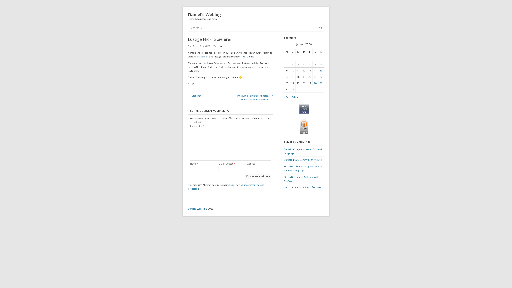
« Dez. (287, 97)
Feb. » (295, 97)
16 (287, 76)
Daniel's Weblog (204, 14)
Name (194, 163)
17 (292, 76)
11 (298, 70)
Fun (192, 84)
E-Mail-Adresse (227, 163)
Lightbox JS (198, 95)
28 (315, 83)
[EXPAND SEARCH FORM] (321, 28)
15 (321, 70)
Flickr (243, 56)
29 (321, 83)
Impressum (196, 28)
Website (251, 163)
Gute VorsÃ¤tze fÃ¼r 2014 (308, 159)
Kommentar (197, 125)
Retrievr (201, 56)
